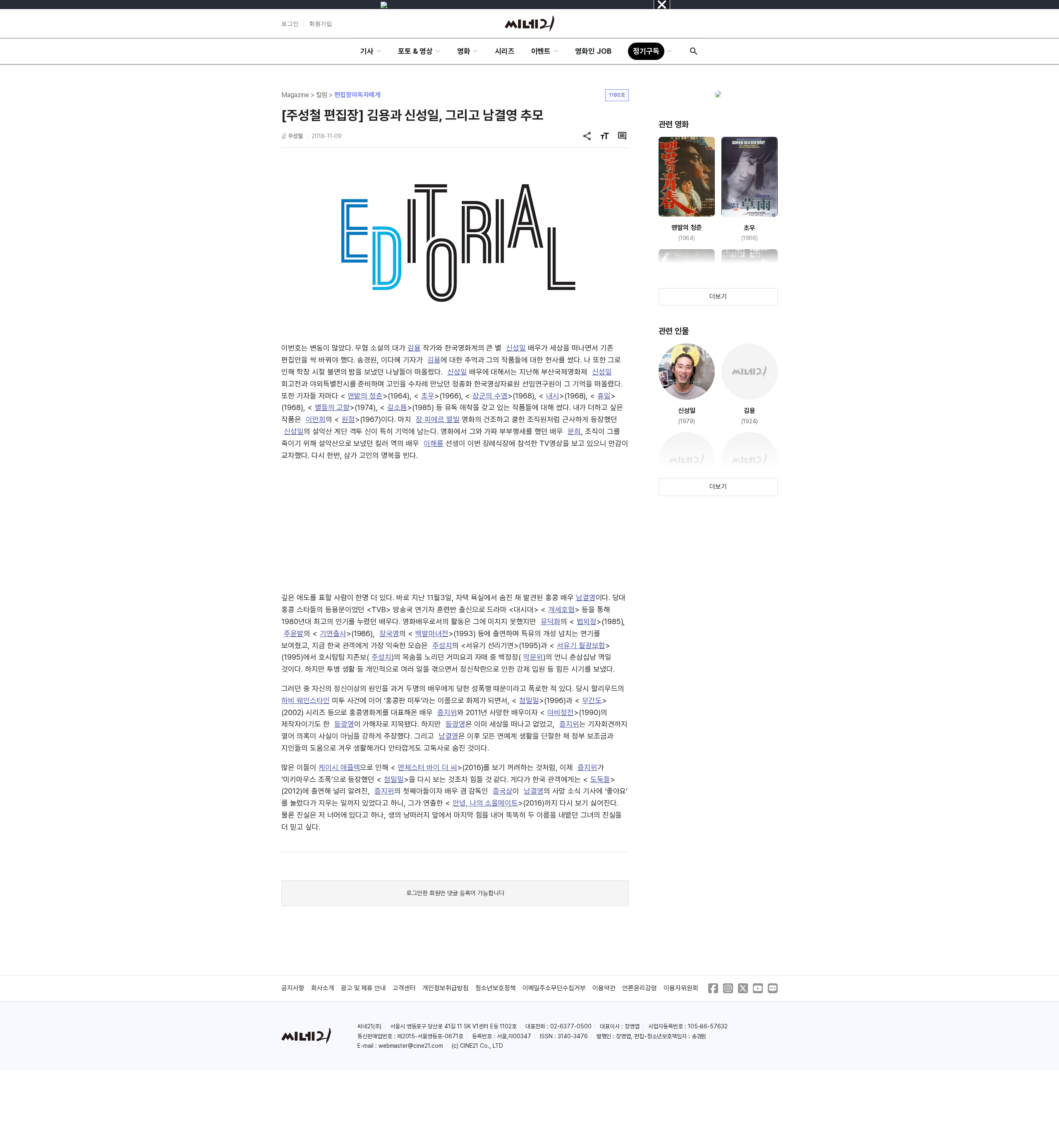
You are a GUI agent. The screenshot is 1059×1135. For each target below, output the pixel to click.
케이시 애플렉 (339, 767)
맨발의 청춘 (365, 395)
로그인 (290, 23)
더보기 (718, 296)
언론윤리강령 (639, 988)
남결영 (586, 597)
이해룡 (433, 443)
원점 (348, 419)
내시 (552, 395)
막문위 (533, 657)
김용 (414, 347)
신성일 (516, 347)
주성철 (295, 136)
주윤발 (294, 633)
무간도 (592, 700)
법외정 (587, 621)
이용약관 (604, 988)
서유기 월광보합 (581, 645)
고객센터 (404, 988)
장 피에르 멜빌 (438, 419)
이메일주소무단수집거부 (554, 988)
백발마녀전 (431, 633)
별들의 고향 (332, 407)
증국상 (503, 791)
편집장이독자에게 (357, 95)
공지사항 (292, 988)
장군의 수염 (490, 395)
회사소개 (322, 988)
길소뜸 (397, 407)
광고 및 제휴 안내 (363, 988)
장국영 (389, 633)
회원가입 (320, 23)
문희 (574, 431)
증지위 (447, 712)
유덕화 (551, 621)
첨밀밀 (529, 700)
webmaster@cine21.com (411, 1045)
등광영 (344, 724)
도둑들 (600, 779)
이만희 (316, 419)
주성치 (442, 645)
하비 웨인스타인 (305, 700)
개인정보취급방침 (445, 988)
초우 (427, 395)
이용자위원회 (681, 988)
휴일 (604, 395)
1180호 (617, 95)
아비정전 (560, 712)
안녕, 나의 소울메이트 (485, 803)
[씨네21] (529, 23)
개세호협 (561, 609)
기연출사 (333, 633)
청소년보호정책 (495, 988)
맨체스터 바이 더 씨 (427, 767)
